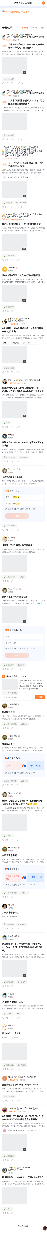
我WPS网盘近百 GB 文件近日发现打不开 (21, 275)
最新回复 (34, 28)
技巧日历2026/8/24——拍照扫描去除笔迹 (21, 224)
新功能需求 (23, 457)
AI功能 (21, 577)
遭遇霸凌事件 (8, 744)
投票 (17, 516)
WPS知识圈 (10, 256)
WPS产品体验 (11, 457)
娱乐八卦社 (22, 1065)
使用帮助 (21, 665)
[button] (43, 3)
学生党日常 (22, 982)
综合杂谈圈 (10, 79)
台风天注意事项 (9, 855)
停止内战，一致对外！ (12, 1033)
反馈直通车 (10, 307)
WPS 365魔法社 (11, 693)
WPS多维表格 (11, 526)
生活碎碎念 (22, 924)
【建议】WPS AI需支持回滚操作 (17, 545)
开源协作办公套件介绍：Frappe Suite (20, 1085)
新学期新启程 (8, 712)
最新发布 (25, 28)
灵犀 (7, 423)
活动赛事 (9, 203)
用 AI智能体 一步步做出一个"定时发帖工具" (22, 1177)
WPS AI (8, 1209)
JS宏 (17, 1013)
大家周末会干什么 (10, 912)
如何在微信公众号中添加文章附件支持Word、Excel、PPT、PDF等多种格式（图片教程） (22, 947)
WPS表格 (9, 1013)
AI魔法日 (24, 724)
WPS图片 (9, 836)
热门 (42, 28)
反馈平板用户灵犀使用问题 (14, 597)
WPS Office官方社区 (23, 3)
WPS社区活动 (21, 203)
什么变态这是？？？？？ (16, 676)
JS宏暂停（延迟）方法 (13, 1002)
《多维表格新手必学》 (12, 477)
